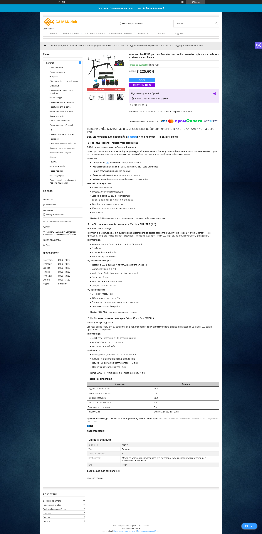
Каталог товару (71, 33)
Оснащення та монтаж (60, 120)
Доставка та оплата (95, 33)
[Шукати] (216, 23)
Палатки (53, 162)
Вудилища (54, 86)
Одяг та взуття (56, 67)
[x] (91, 426)
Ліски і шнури (56, 97)
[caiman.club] (60, 22)
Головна (52, 33)
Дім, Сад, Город (57, 175)
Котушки (53, 76)
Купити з (137, 85)
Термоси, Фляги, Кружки (60, 153)
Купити (142, 80)
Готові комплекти (59, 45)
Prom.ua (145, 526)
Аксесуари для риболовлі (61, 125)
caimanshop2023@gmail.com (58, 221)
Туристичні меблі (57, 166)
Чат (252, 526)
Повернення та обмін (120, 33)
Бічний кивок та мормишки (62, 134)
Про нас (161, 33)
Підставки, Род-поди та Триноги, (64, 81)
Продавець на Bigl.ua (131, 528)
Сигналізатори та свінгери (62, 102)
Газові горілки (56, 171)
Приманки (54, 139)
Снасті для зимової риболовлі (63, 143)
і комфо (132, 136)
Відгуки (179, 33)
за (107, 162)
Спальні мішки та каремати (62, 148)
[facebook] (88, 426)
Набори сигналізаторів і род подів (87, 45)
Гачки (52, 130)
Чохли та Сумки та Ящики (61, 111)
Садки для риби (57, 116)
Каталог (50, 63)
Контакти (143, 33)
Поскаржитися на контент (124, 531)
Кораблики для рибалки (60, 107)
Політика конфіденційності (54, 509)
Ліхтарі (53, 157)
